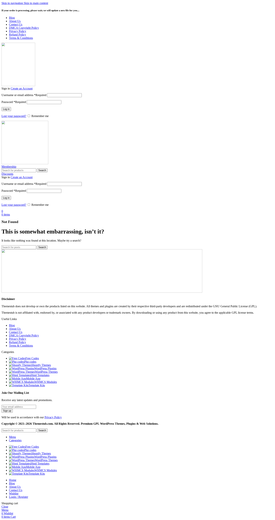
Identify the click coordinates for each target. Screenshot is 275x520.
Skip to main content (36, 3)
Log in (6, 109)
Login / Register (18, 496)
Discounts (7, 173)
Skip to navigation (12, 3)
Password (13, 102)
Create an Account (22, 88)
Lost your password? (13, 116)
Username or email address (23, 95)
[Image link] (101, 291)
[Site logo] (18, 85)
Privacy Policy (53, 417)
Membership (8, 166)
